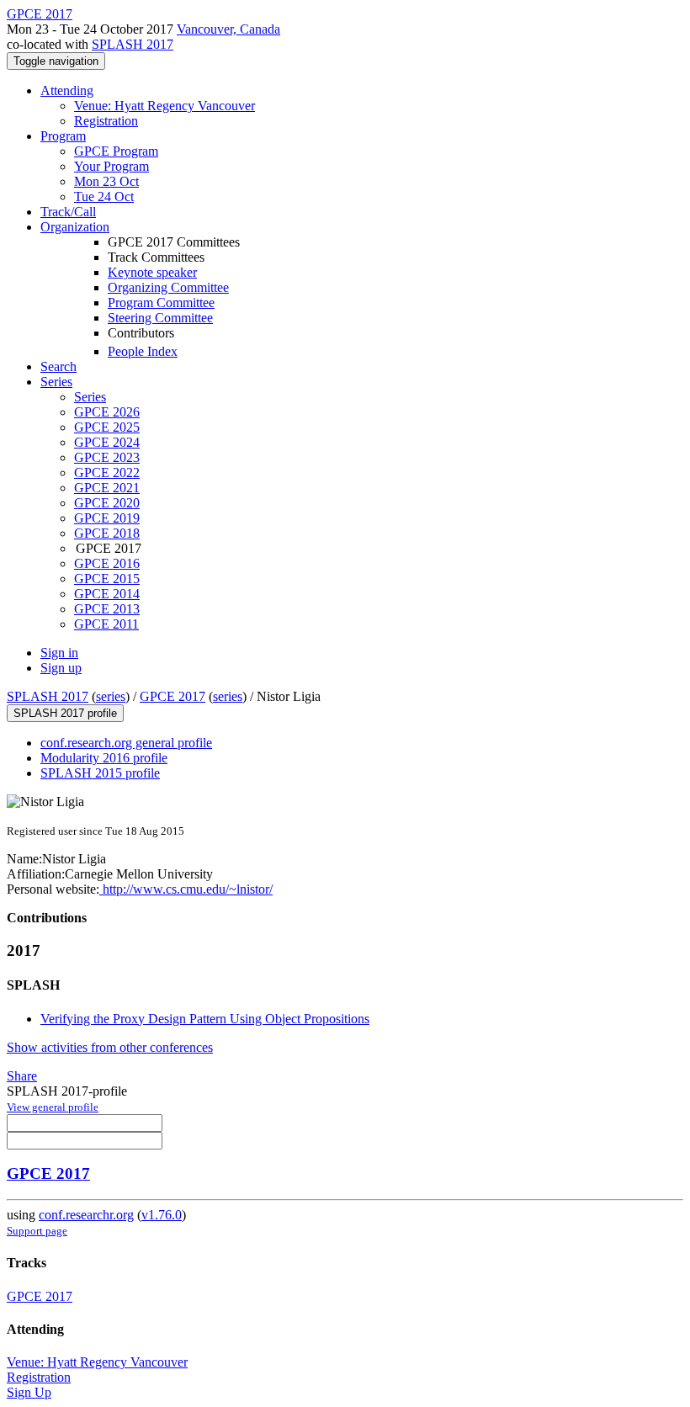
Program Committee (161, 302)
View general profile (52, 1107)
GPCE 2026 (107, 412)
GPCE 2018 (107, 533)
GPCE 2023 (107, 457)
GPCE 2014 (107, 594)
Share (22, 1076)
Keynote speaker (152, 272)
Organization (74, 227)
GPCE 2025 (107, 427)
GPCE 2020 (107, 503)
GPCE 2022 (107, 472)
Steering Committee (160, 318)
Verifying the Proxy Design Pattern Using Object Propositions (204, 1018)
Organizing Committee (168, 287)
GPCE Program (116, 151)
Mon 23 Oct (106, 181)
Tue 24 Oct (104, 196)
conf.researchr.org (86, 1215)
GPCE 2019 (107, 518)
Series (90, 397)
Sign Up (29, 1392)
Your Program (111, 166)
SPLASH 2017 (132, 44)
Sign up (61, 668)
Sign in (59, 652)
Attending (66, 90)
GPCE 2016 (107, 563)
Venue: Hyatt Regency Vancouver (164, 105)
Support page (37, 1230)
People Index (143, 351)
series (110, 696)
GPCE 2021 (107, 488)
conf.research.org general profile (126, 742)
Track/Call (68, 211)
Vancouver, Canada (228, 29)
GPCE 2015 (107, 578)
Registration (106, 121)
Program (63, 136)
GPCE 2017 (172, 696)
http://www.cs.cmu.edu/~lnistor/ (186, 889)
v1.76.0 (161, 1215)
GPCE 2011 (106, 624)
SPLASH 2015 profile (100, 773)
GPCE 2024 (107, 442)
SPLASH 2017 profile (65, 713)
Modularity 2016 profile (103, 758)
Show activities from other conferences (110, 1047)
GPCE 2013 (107, 609)
